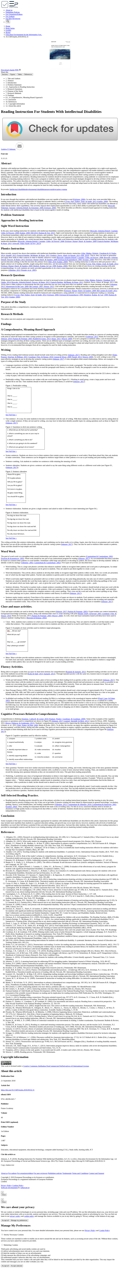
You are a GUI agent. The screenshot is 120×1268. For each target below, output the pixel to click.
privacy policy (15, 1216)
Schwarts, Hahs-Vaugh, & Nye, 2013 (26, 243)
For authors (12, 1173)
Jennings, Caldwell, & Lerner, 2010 (35, 719)
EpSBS (8, 30)
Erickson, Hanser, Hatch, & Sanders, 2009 (80, 241)
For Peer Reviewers (13, 19)
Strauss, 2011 (48, 286)
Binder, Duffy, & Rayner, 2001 (89, 614)
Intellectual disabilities (18, 189)
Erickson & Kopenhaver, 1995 (12, 558)
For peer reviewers (40, 1173)
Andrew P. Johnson (8, 149)
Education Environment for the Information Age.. (24, 35)
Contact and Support (96, 1173)
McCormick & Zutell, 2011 (106, 291)
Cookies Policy (17, 1186)
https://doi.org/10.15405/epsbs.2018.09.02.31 (17, 1090)
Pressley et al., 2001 (28, 270)
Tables (20, 74)
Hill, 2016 (85, 255)
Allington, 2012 (14, 270)
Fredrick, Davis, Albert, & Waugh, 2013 (65, 255)
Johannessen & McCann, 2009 (16, 286)
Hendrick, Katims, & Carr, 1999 (96, 295)
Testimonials (67, 1173)
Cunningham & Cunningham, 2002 (99, 556)
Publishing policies (55, 1173)
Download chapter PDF (10, 70)
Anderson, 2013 (92, 337)
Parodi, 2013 (77, 357)
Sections (5, 74)
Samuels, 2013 (49, 674)
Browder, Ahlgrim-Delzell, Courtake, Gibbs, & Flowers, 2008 (41, 241)
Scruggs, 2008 (87, 260)
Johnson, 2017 (73, 355)
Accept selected (16, 1266)
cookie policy (29, 1216)
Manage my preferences (19, 1220)
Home (8, 26)
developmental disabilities (35, 189)
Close (4, 1195)
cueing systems (61, 189)
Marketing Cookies (11, 1245)
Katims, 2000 (102, 201)
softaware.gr (25, 1188)
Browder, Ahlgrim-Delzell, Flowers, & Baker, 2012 (30, 282)
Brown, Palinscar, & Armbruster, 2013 (19, 723)
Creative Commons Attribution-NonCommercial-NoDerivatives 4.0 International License (56, 1066)
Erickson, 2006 (79, 199)
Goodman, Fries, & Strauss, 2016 (40, 357)
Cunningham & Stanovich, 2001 (104, 804)
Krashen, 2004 (11, 807)
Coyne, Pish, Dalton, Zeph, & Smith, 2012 (80, 201)
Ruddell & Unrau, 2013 (41, 339)
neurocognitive (50, 189)
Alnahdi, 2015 (10, 255)
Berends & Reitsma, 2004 (36, 618)
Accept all (5, 1220)
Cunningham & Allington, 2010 (79, 804)
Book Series (10, 28)
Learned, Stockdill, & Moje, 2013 (76, 721)
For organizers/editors (25, 1173)
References (28, 74)
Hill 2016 (34, 233)
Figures (12, 74)
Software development (9, 1188)
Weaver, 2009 (66, 339)
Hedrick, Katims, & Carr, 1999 (44, 266)
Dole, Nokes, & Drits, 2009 (27, 725)
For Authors (10, 16)
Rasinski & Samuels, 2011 (75, 672)
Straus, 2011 (56, 339)
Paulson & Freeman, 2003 (22, 339)
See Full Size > (11, 415)
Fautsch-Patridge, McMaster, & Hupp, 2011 (33, 255)
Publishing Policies (13, 12)
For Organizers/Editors (14, 14)
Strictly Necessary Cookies (14, 1235)
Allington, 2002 (27, 563)
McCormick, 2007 (36, 286)
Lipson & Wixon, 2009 (62, 357)
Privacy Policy (6, 1186)
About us (9, 10)
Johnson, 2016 (6, 339)
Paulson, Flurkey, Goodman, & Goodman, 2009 (67, 719)
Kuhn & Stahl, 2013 (35, 674)
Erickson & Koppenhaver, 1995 (70, 260)
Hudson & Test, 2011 (46, 233)
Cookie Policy (104, 1230)
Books (8, 32)
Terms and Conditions (80, 1173)
